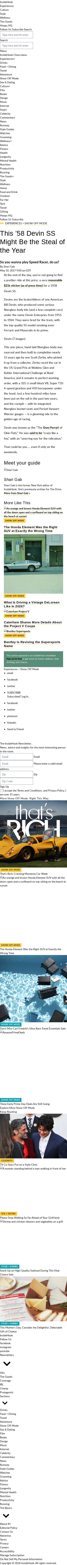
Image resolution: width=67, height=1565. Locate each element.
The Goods (6, 21)
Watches (5, 133)
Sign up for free (14, 659)
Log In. (25, 696)
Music (3, 102)
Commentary (7, 117)
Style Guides (7, 129)
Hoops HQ (6, 25)
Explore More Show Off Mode (17, 1108)
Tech (2, 204)
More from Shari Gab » (17, 493)
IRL (2, 1384)
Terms (3, 1539)
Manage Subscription (12, 1555)
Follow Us (5, 29)
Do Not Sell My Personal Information (21, 1559)
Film (2, 90)
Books (3, 94)
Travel (3, 70)
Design (4, 98)
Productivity (7, 168)
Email (37, 757)
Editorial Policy (8, 1528)
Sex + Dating (8, 1214)
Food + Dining (8, 66)
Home (3, 188)
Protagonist (6, 1392)
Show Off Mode (9, 78)
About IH (5, 1524)
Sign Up (4, 786)
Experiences (7, 6)
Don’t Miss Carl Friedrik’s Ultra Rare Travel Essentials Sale (33, 1028)
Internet (4, 106)
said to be (36, 433)
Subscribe (17, 29)
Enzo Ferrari (51, 427)
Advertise (5, 1535)
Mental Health (8, 160)
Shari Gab (9, 266)
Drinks (3, 62)
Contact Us (6, 1531)
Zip (35, 774)
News (3, 121)
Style (3, 14)
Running (4, 172)
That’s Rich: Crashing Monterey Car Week (24, 874)
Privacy (4, 1543)
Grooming (5, 137)
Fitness (4, 149)
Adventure (6, 74)
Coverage (5, 1380)
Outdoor (5, 196)
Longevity (5, 156)
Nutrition (5, 164)
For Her (4, 200)
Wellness (5, 17)
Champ (4, 1388)
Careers (4, 1547)
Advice (4, 145)
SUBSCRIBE (14, 692)
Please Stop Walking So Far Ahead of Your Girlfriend (29, 1217)
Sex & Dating (7, 82)
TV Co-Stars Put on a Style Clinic (19, 1164)
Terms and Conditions (29, 790)
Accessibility (7, 1551)
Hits (2, 1373)
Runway (4, 125)
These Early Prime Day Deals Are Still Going (25, 1104)
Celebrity (5, 113)
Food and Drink (9, 192)
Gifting (4, 211)
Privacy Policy (56, 790)
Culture (4, 10)
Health (4, 153)
